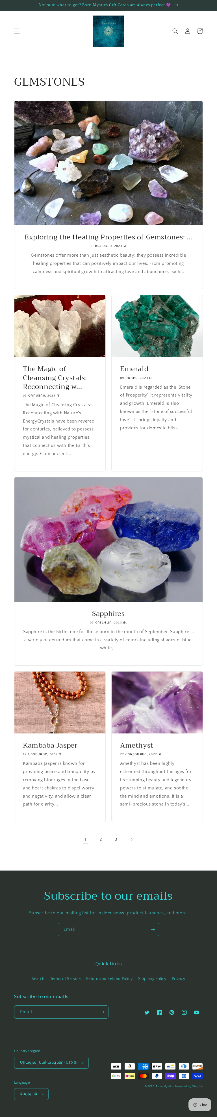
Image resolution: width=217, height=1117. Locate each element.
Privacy (178, 979)
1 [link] (85, 839)
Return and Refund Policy (109, 979)
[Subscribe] (153, 929)
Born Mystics (164, 1086)
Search (38, 979)
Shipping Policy (152, 979)
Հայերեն (28, 1094)
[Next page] (131, 839)
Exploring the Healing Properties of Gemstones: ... (108, 237)
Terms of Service (65, 979)
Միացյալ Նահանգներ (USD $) (48, 1062)
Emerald (134, 369)
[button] (17, 31)
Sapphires (108, 613)
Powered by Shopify (189, 1086)
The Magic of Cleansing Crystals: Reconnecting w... (55, 378)
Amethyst (136, 745)
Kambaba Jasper (50, 745)
